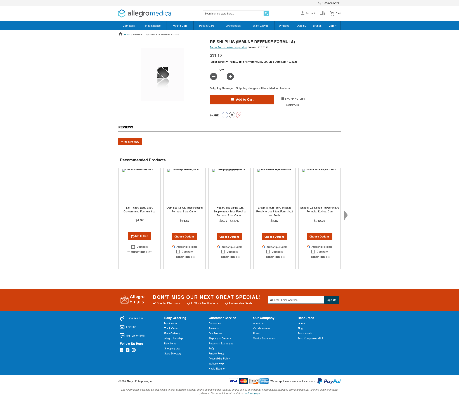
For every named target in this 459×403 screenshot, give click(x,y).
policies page (252, 393)
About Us (258, 323)
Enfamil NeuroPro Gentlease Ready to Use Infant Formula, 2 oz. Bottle (274, 211)
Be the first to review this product (228, 47)
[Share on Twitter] (232, 115)
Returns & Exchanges (221, 343)
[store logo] (145, 13)
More (332, 25)
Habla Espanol (217, 368)
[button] (302, 13)
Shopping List (172, 348)
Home (127, 34)
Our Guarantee (261, 328)
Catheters (129, 25)
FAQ (211, 348)
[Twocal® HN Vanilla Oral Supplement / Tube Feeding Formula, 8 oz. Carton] (229, 186)
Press (256, 333)
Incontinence (153, 25)
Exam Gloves (260, 25)
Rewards (214, 328)
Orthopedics (233, 25)
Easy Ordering (172, 333)
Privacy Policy (216, 353)
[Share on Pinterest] (239, 115)
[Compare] (323, 13)
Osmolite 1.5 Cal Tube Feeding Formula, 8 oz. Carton (185, 209)
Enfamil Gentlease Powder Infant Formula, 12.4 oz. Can (319, 209)
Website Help (216, 363)
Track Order (171, 328)
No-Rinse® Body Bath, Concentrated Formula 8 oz (139, 209)
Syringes (284, 25)
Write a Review (130, 141)
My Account (171, 323)
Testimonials (305, 333)
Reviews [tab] (125, 127)
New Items (170, 343)
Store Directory (172, 353)
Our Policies (215, 333)
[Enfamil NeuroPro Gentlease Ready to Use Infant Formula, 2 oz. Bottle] (274, 186)
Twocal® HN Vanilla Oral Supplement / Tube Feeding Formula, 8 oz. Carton (229, 211)
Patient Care (206, 25)
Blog (300, 328)
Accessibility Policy (219, 358)
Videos (301, 323)
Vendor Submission (264, 338)
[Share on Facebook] (225, 115)
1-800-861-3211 (331, 3)
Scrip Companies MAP (310, 338)
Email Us (131, 327)
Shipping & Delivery (220, 338)
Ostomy (301, 25)
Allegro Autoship (173, 338)
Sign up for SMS (135, 335)
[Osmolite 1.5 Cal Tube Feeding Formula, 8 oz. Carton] (184, 186)
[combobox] (236, 13)
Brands (317, 25)
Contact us (215, 323)
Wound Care (180, 25)
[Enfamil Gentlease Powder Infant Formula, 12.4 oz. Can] (319, 186)
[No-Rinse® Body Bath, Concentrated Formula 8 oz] (139, 186)
